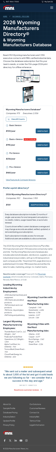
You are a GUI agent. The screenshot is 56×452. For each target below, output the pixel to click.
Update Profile (9, 421)
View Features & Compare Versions (21, 180)
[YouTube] (21, 440)
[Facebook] (4, 440)
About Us (7, 404)
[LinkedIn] (15, 440)
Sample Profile (9, 408)
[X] (10, 440)
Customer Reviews (37, 408)
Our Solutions (35, 404)
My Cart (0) (49, 2)
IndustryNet (34, 417)
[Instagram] (26, 440)
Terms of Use (35, 421)
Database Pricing (21, 16)
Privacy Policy (8, 425)
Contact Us (34, 412)
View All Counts (18, 119)
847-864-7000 (12, 2)
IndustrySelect (9, 417)
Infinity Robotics (28, 385)
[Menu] (51, 7)
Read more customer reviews (26, 390)
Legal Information (37, 425)
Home (5, 16)
